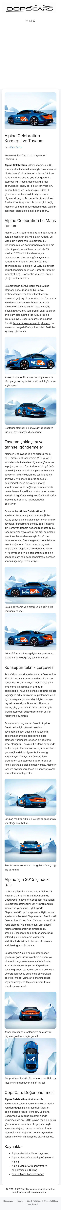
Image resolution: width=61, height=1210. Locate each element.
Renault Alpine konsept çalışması (31, 323)
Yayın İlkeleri (32, 1204)
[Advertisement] (30, 57)
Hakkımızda (8, 1201)
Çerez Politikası (51, 1201)
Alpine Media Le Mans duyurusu (30, 1153)
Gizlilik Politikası (34, 1201)
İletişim (20, 1201)
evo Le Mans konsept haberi (28, 1174)
